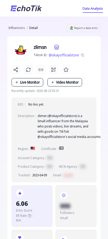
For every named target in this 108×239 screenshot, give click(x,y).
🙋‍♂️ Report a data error (84, 28)
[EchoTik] (26, 8)
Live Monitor (30, 82)
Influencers (16, 28)
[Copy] (82, 55)
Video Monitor (67, 82)
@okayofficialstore (64, 55)
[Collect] (66, 70)
